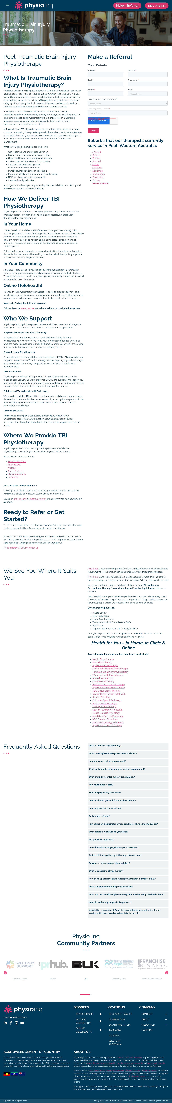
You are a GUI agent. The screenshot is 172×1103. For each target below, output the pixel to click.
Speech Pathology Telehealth (107, 710)
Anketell (96, 152)
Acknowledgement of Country (158, 1101)
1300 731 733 (20, 499)
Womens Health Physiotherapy (107, 675)
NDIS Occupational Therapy (106, 691)
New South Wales (17, 461)
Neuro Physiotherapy (102, 678)
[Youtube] (22, 1023)
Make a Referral (127, 5)
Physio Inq (93, 569)
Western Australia (17, 474)
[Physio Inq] (33, 5)
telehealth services (137, 1076)
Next (166, 972)
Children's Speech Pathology (106, 700)
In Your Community (83, 1021)
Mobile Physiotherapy (103, 659)
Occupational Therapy (103, 681)
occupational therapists (112, 1063)
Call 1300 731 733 (29, 548)
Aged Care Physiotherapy (105, 665)
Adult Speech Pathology (104, 703)
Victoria (12, 468)
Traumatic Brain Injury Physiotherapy (110, 672)
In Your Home (84, 1014)
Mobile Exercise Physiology (106, 713)
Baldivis (96, 155)
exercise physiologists (133, 1063)
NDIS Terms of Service (125, 1101)
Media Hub (148, 1024)
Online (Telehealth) (84, 1030)
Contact (147, 1014)
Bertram (96, 158)
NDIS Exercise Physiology (105, 719)
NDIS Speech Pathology (104, 706)
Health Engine (152, 979)
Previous (5, 972)
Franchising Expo (86, 979)
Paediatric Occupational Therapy (108, 684)
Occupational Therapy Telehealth (109, 694)
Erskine (96, 180)
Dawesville (97, 177)
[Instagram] (16, 1023)
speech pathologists (156, 1063)
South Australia (15, 471)
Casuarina (97, 168)
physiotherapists (94, 1063)
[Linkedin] (5, 1023)
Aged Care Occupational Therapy (108, 688)
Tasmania (13, 477)
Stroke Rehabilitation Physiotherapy (110, 669)
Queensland (14, 465)
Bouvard (96, 161)
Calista (95, 164)
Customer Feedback (140, 1101)
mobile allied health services (130, 1058)
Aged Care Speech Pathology (107, 725)
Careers (147, 1030)
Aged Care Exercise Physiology (107, 716)
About (146, 1019)
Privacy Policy (98, 1101)
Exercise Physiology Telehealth (107, 722)
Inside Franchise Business (119, 979)
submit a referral (38, 499)
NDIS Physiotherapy (102, 662)
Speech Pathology (101, 697)
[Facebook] (11, 1023)
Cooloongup (98, 174)
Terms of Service (110, 1101)
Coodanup (97, 171)
